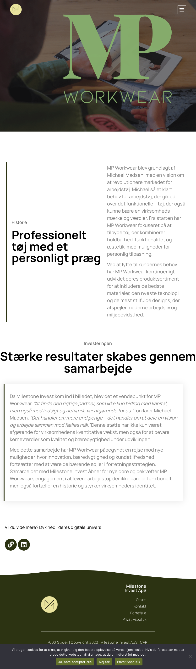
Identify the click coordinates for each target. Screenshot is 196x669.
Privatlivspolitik (128, 662)
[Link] (11, 545)
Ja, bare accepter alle (75, 662)
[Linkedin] (24, 545)
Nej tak (104, 662)
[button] (182, 10)
